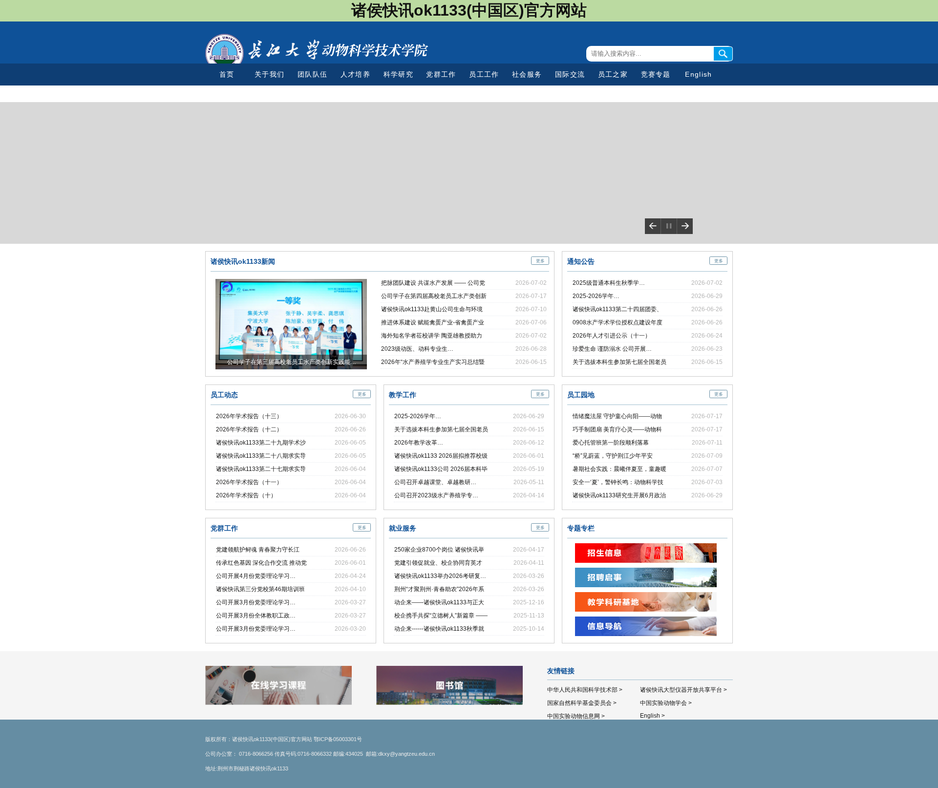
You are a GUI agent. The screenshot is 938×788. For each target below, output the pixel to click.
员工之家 (613, 74)
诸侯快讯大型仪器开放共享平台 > (683, 689)
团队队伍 (312, 74)
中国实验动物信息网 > (576, 716)
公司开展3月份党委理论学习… (256, 602)
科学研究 (398, 74)
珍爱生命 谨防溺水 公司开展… (612, 348)
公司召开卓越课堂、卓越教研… (435, 482)
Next (685, 226)
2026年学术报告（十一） (249, 482)
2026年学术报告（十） (246, 495)
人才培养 (355, 74)
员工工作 (484, 74)
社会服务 (527, 74)
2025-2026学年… (596, 296)
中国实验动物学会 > (666, 703)
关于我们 (269, 74)
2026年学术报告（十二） (249, 429)
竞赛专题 (656, 74)
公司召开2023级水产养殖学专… (436, 495)
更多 (540, 260)
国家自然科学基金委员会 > (582, 703)
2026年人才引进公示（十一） (612, 335)
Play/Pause (669, 226)
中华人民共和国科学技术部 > (584, 689)
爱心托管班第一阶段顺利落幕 (611, 442)
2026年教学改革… (418, 442)
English (698, 74)
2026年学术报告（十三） (249, 416)
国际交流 (570, 74)
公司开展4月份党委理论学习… (256, 576)
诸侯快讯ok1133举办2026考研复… (440, 576)
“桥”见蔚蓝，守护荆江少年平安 (613, 455)
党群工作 (441, 74)
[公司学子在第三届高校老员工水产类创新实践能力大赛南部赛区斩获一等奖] (291, 283)
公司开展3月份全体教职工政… (256, 615)
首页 (226, 74)
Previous (653, 226)
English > (652, 715)
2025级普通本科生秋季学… (609, 282)
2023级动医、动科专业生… (417, 348)
